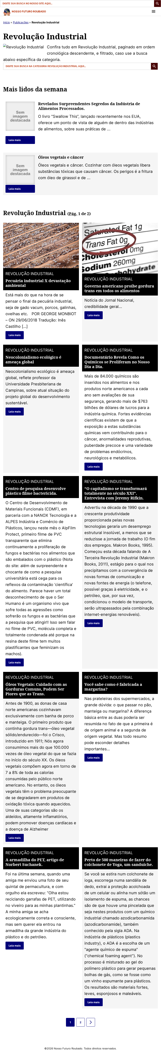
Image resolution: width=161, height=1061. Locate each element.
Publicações (20, 22)
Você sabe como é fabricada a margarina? (113, 687)
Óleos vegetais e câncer (61, 157)
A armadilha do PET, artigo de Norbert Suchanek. (34, 862)
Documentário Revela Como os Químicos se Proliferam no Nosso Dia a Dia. (117, 362)
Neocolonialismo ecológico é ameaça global (33, 360)
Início (6, 22)
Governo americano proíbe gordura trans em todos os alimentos (119, 288)
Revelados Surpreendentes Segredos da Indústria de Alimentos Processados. (89, 106)
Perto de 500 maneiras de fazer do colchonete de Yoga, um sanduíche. (118, 862)
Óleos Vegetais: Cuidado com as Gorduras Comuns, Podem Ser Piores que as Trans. (36, 689)
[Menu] (153, 11)
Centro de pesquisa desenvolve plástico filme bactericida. (35, 491)
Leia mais (15, 140)
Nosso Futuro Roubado (29, 11)
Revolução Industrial (29, 273)
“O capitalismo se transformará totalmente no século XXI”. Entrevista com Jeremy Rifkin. (115, 493)
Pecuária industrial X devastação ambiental (38, 283)
